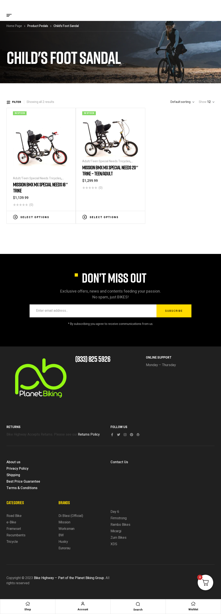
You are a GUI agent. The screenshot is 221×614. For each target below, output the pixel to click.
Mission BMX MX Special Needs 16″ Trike (40, 187)
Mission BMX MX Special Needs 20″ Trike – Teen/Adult (110, 170)
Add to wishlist (54, 217)
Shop (27, 609)
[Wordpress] (138, 434)
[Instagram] (125, 434)
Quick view (67, 217)
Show (203, 102)
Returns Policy (89, 434)
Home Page (14, 26)
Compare (60, 217)
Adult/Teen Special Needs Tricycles (37, 178)
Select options (34, 217)
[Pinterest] (131, 434)
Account (82, 609)
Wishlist (193, 609)
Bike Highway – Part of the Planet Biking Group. (69, 578)
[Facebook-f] (112, 434)
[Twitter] (118, 434)
